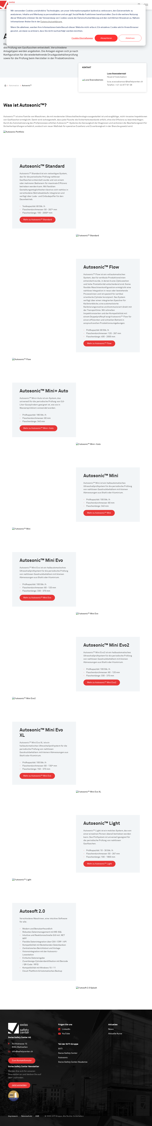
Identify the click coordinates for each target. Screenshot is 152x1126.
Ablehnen (130, 38)
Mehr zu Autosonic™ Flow (99, 343)
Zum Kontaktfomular (22, 1061)
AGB (37, 1116)
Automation (14, 86)
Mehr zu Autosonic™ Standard (37, 220)
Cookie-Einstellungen (82, 38)
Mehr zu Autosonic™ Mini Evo (37, 598)
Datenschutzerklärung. (51, 21)
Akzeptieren (106, 38)
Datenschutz (26, 1116)
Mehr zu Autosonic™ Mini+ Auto (38, 428)
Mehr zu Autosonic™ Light (99, 864)
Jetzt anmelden (19, 1085)
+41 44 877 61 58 (123, 85)
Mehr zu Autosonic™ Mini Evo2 (101, 682)
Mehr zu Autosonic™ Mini (99, 513)
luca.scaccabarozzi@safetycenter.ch (125, 82)
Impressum (13, 1116)
